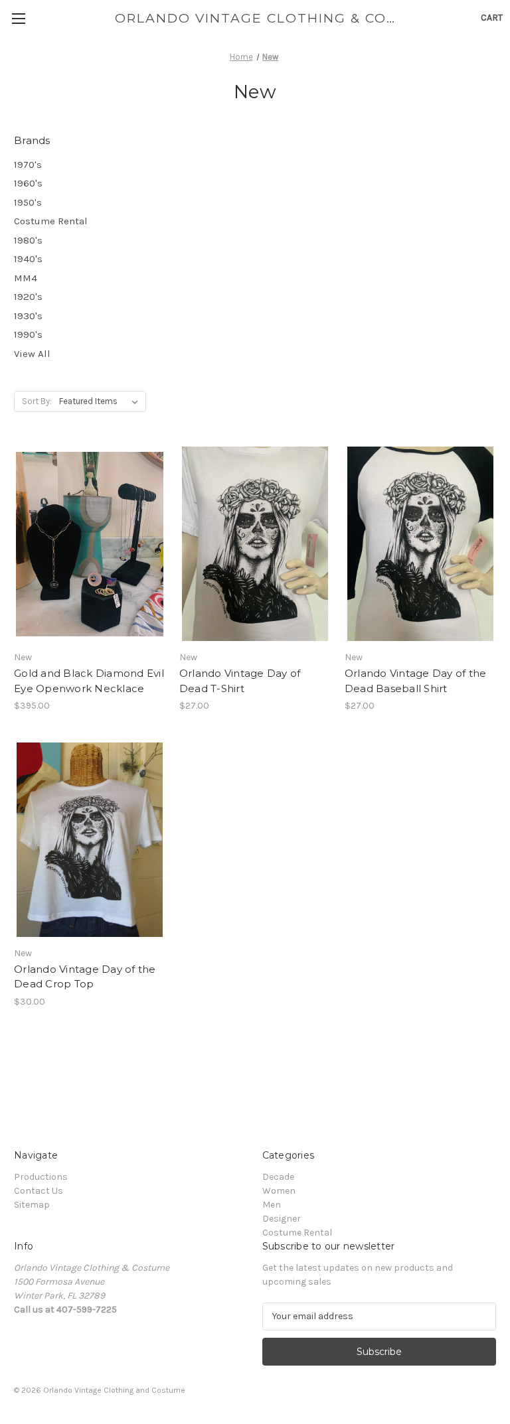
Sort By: (37, 401)
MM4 (25, 278)
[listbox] (101, 401)
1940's (28, 259)
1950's (28, 202)
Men (271, 1204)
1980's (28, 240)
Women (279, 1190)
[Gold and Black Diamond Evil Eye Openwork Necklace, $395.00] (89, 544)
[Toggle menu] (18, 18)
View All (32, 354)
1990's (28, 334)
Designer (281, 1218)
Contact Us (38, 1190)
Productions (41, 1176)
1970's (28, 165)
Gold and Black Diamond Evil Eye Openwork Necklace (89, 681)
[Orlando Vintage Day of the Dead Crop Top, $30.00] (89, 840)
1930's (28, 316)
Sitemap (32, 1204)
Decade (278, 1176)
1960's (28, 183)
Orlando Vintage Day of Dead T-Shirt (240, 681)
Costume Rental (51, 221)
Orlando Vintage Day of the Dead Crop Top (85, 977)
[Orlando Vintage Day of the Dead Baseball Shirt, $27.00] (420, 544)
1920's (28, 297)
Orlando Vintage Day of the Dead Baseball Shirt (416, 681)
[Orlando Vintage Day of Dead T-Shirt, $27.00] (255, 544)
